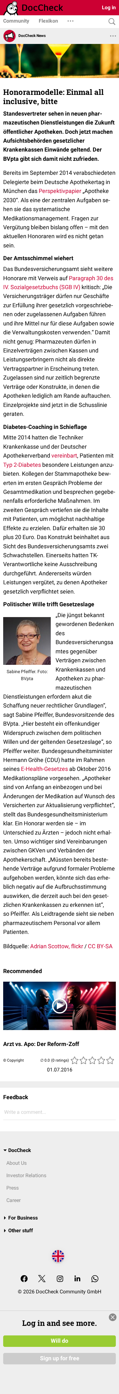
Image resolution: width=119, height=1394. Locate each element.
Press (12, 1188)
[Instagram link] (59, 1279)
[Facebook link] (24, 1279)
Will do (59, 1341)
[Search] (110, 22)
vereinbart (64, 455)
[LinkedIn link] (77, 1279)
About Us (16, 1163)
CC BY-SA (100, 946)
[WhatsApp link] (94, 1279)
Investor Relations (26, 1175)
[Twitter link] (42, 1279)
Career (13, 1200)
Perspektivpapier (60, 191)
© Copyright (13, 1060)
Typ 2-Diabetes (22, 464)
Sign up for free (59, 1358)
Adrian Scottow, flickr (56, 946)
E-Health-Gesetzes (44, 768)
